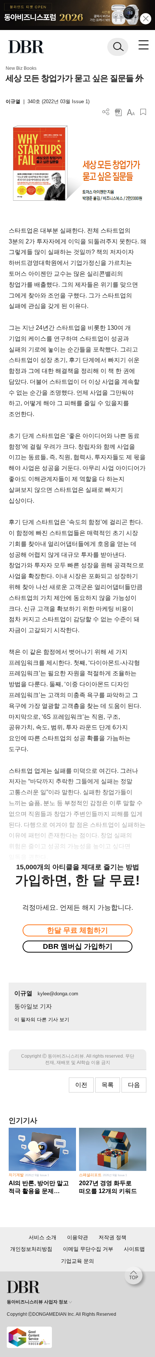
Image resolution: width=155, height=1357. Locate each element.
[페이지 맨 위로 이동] (135, 1277)
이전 (81, 1085)
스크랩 (143, 112)
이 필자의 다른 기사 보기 (41, 1019)
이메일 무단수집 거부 (88, 1249)
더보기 (106, 112)
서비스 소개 (42, 1237)
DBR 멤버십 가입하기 (77, 946)
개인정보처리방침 (31, 1249)
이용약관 (77, 1237)
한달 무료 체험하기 (77, 930)
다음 (134, 1085)
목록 (108, 1085)
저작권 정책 (112, 1237)
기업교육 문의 (77, 1261)
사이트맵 (134, 1249)
